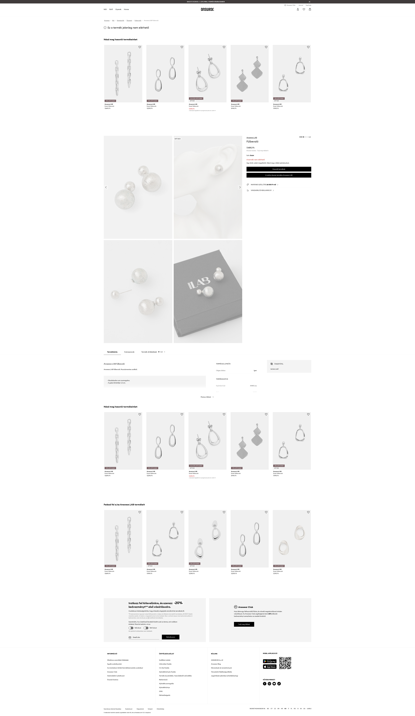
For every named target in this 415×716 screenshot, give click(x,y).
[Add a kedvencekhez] (139, 47)
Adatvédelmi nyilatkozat (115, 676)
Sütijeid (150, 709)
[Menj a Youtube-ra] (274, 684)
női (105, 9)
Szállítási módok (164, 660)
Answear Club (112, 672)
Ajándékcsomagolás (166, 684)
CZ (275, 708)
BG (268, 708)
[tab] (153, 352)
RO (295, 708)
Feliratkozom (170, 637)
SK (301, 708)
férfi (111, 9)
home (126, 9)
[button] (138, 187)
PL (291, 708)
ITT (148, 618)
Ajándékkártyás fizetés (167, 672)
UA (304, 708)
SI (297, 708)
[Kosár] (310, 9)
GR (278, 708)
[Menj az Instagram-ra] (269, 684)
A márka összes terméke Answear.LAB (278, 175)
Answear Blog (216, 664)
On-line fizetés (164, 668)
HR (282, 708)
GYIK (161, 691)
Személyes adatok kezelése (112, 709)
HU (285, 708)
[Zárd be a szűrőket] (309, 1)
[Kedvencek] (304, 9)
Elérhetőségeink (164, 695)
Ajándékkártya (164, 687)
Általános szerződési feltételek (118, 660)
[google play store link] (269, 661)
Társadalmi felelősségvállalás (221, 672)
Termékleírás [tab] (112, 352)
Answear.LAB (252, 137)
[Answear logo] (207, 9)
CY (271, 708)
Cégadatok (140, 709)
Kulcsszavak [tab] (129, 352)
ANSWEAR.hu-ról (217, 660)
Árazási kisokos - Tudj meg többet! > (258, 150)
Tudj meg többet (244, 624)
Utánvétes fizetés (165, 664)
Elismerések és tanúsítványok (221, 668)
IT (288, 708)
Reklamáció (163, 680)
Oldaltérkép (160, 709)
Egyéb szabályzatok (114, 664)
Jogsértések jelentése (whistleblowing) (224, 676)
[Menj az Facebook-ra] (264, 684)
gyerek (118, 9)
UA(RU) (309, 708)
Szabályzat (128, 709)
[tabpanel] (207, 377)
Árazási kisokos (112, 680)
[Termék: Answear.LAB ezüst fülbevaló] (123, 73)
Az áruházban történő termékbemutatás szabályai (125, 668)
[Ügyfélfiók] (298, 9)
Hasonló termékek (278, 169)
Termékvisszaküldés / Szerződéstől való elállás (175, 676)
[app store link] (269, 666)
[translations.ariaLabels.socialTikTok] (279, 684)
